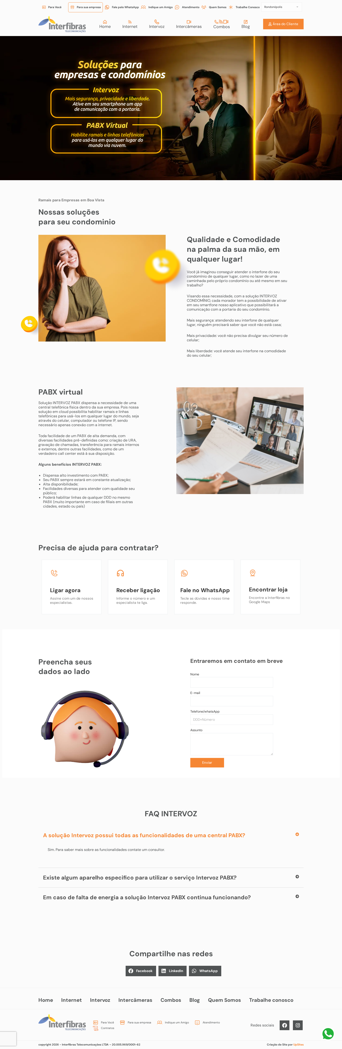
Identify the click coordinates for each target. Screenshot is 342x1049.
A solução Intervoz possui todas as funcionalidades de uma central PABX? (144, 835)
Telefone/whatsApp (205, 711)
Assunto (196, 730)
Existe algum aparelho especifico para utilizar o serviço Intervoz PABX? (140, 877)
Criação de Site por (285, 1044)
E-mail (195, 693)
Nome (194, 674)
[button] (171, 835)
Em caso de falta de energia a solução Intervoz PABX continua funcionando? (147, 897)
